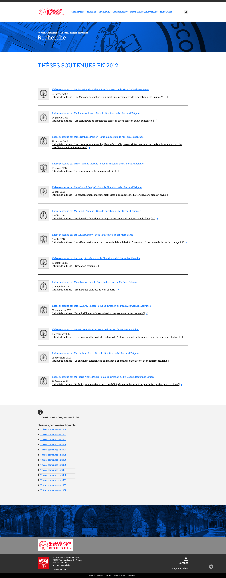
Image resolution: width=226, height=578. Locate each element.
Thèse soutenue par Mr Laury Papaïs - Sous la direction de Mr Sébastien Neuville (96, 258)
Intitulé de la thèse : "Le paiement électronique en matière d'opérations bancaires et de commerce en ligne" (110, 360)
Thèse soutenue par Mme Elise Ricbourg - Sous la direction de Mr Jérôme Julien (95, 329)
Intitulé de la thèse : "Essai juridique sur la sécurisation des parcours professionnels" (98, 313)
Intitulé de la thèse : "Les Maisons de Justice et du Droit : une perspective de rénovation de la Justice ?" (107, 96)
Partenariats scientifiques (143, 12)
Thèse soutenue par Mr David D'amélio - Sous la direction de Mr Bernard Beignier (96, 210)
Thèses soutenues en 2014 (53, 454)
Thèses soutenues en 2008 (53, 485)
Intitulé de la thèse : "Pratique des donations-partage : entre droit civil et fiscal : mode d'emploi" (103, 218)
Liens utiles (166, 12)
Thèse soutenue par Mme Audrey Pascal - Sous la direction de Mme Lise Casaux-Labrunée (101, 305)
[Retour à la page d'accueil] (51, 12)
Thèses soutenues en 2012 (53, 464)
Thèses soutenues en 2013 (53, 459)
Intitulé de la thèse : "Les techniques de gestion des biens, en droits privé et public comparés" (102, 120)
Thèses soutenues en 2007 (53, 490)
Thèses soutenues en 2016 (53, 444)
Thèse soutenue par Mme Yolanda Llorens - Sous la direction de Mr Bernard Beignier (98, 163)
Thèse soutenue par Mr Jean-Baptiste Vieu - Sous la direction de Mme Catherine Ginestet (100, 89)
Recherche (104, 12)
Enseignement (120, 12)
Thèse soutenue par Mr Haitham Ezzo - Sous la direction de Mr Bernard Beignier (95, 353)
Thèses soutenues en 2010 (53, 475)
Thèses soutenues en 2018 (53, 429)
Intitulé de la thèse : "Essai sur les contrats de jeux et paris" (84, 289)
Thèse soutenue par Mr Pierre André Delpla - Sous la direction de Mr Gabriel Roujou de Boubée (103, 376)
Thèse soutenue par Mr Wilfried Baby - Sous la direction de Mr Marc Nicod (92, 234)
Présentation (77, 12)
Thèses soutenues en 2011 (52, 469)
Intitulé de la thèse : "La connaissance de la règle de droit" (83, 171)
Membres (91, 12)
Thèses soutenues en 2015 (53, 449)
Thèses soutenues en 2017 (53, 434)
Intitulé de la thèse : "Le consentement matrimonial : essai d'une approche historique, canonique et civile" (109, 194)
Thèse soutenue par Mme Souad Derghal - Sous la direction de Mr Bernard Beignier (97, 187)
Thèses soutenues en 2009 (53, 480)
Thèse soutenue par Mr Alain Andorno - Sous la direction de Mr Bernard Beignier (96, 113)
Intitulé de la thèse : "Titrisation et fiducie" (75, 265)
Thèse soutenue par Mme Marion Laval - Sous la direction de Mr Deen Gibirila (94, 282)
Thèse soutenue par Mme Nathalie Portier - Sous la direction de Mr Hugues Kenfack (97, 136)
